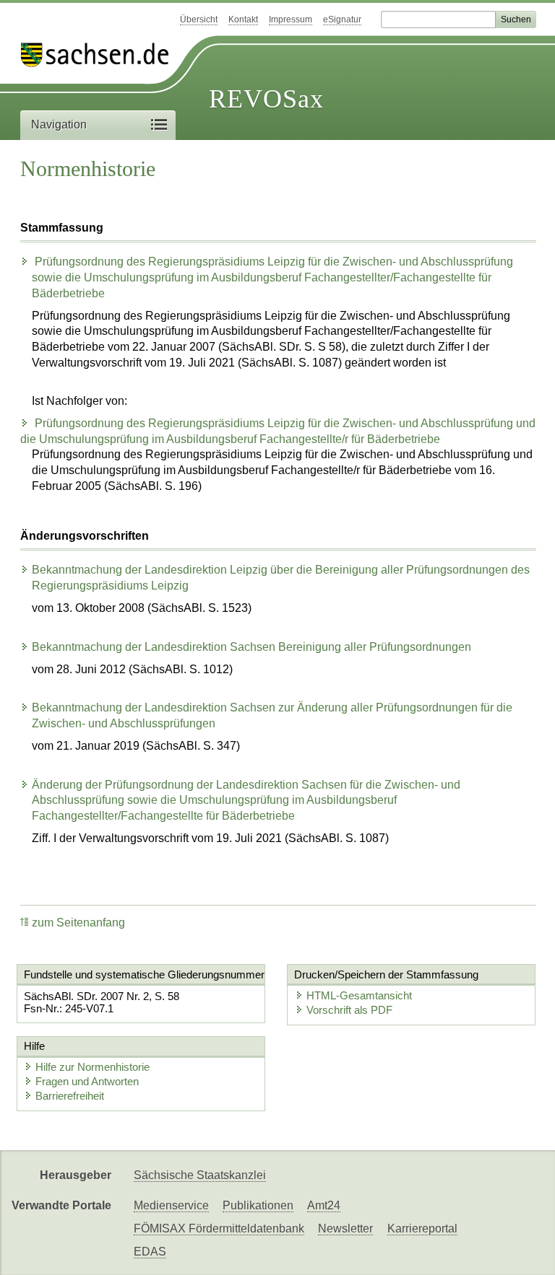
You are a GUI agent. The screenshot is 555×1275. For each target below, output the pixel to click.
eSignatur (342, 19)
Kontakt (243, 19)
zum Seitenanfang (78, 922)
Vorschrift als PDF (349, 1010)
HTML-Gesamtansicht (359, 995)
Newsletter (345, 1228)
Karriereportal (422, 1228)
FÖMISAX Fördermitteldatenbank (219, 1228)
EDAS (150, 1251)
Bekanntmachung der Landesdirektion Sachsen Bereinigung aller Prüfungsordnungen (251, 647)
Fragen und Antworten (87, 1081)
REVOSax (266, 98)
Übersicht (199, 19)
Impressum (290, 19)
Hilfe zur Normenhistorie (92, 1067)
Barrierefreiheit (69, 1096)
